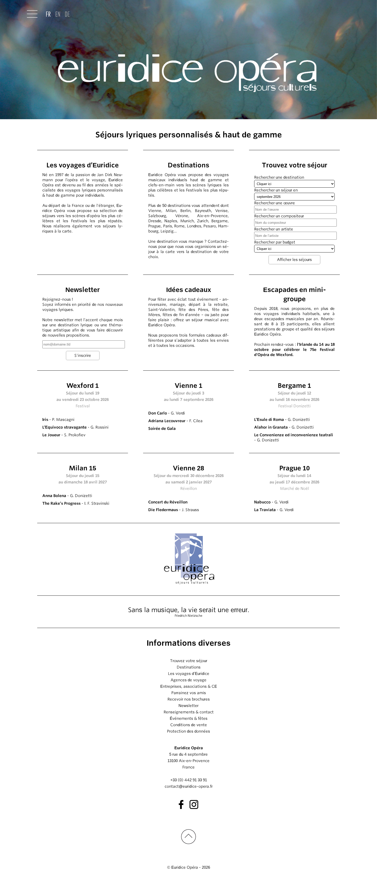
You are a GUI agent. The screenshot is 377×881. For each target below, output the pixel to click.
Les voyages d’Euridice (188, 673)
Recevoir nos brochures (188, 699)
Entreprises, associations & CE (188, 686)
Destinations (189, 667)
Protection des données (188, 731)
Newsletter (188, 705)
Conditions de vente (188, 725)
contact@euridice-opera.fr (189, 786)
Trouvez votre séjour (188, 661)
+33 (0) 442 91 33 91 (188, 780)
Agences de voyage (188, 680)
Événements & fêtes (188, 718)
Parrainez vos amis (188, 693)
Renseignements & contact (189, 712)
